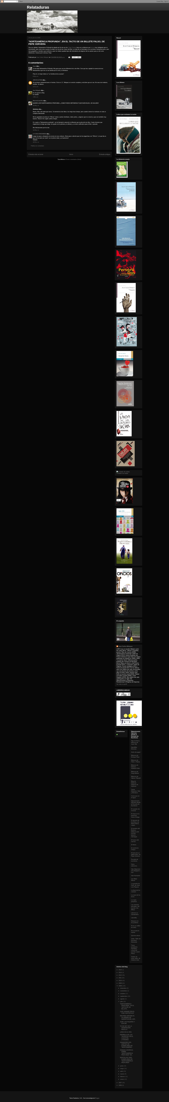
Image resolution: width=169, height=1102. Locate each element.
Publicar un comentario (37, 146)
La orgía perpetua (134, 900)
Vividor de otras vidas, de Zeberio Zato (135, 958)
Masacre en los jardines (134, 921)
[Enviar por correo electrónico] (73, 57)
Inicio (71, 154)
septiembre (124, 996)
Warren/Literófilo (38, 100)
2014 (120, 970)
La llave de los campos (135, 891)
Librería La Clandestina (134, 913)
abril (121, 1071)
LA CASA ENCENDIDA (39, 134)
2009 (120, 983)
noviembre (123, 991)
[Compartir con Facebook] (78, 57)
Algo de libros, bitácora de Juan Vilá (135, 742)
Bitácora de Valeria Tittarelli (136, 777)
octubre (122, 993)
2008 (120, 986)
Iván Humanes (135, 875)
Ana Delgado (37, 90)
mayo (122, 1068)
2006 (120, 1085)
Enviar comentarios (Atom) (73, 159)
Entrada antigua (104, 154)
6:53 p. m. (36, 76)
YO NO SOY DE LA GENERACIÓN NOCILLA (126, 1027)
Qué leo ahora (135, 935)
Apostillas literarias (134, 748)
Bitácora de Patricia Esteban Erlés (135, 766)
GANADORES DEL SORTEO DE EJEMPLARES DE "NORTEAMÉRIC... (126, 1045)
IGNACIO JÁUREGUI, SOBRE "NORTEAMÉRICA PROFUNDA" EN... (126, 1052)
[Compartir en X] (76, 57)
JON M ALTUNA (37, 80)
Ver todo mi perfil (121, 684)
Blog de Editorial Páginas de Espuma (134, 783)
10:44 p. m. (36, 105)
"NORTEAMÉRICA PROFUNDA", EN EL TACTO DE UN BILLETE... (127, 1006)
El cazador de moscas (135, 809)
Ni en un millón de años (135, 926)
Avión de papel (135, 752)
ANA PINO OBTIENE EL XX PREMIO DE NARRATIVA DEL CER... (128, 1017)
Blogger (97, 1098)
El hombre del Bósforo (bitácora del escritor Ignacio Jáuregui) (135, 832)
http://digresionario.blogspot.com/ (135, 870)
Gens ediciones (134, 865)
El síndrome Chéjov (135, 848)
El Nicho (133, 844)
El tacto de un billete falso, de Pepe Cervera (135, 854)
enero (122, 1079)
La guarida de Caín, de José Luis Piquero (135, 885)
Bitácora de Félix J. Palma (135, 761)
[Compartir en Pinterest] (80, 57)
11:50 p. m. (36, 130)
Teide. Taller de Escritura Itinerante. (136, 940)
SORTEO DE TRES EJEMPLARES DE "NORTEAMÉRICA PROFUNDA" (126, 1060)
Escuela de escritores (134, 860)
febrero (122, 1076)
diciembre (123, 988)
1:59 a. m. (36, 97)
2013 (120, 972)
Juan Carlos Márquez (125, 646)
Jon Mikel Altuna (134, 879)
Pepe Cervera (72, 47)
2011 (120, 978)
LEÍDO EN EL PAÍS (126, 1032)
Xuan (34, 66)
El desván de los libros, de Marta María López (135, 823)
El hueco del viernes (135, 840)
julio (121, 1001)
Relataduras (38, 7)
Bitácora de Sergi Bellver (135, 772)
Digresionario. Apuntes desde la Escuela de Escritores (135, 803)
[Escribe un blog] (75, 57)
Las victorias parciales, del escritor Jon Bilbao (135, 907)
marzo (122, 1074)
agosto (122, 999)
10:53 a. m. (36, 142)
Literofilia (134, 917)
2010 (120, 980)
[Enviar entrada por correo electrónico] (69, 57)
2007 (120, 1082)
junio (122, 1066)
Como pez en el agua (135, 796)
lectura (92, 47)
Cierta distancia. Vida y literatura (135, 791)
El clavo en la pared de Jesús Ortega (135, 815)
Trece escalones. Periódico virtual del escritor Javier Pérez (135, 949)
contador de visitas (122, 473)
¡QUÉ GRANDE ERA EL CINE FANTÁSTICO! (127, 1012)
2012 (120, 975)
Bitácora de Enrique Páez (135, 756)
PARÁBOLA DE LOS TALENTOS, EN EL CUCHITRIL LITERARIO (126, 1037)
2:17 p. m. (36, 86)
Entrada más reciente (35, 154)
